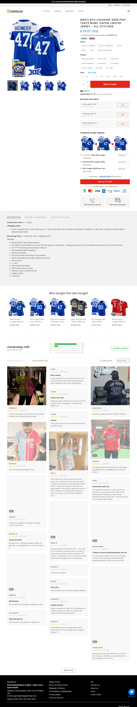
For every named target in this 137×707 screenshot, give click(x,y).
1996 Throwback (105, 50)
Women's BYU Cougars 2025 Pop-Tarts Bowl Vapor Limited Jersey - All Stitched (94, 162)
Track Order (126, 5)
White (84, 50)
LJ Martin (114, 59)
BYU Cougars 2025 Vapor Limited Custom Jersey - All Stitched (99, 320)
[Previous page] (9, 48)
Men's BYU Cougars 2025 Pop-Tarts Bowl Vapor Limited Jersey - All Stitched (98, 155)
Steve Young (87, 68)
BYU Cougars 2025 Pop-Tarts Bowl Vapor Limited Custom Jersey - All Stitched (94, 168)
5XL (121, 76)
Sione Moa (102, 63)
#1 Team (109, 68)
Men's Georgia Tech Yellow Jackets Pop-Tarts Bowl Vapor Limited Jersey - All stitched (78, 320)
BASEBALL (58, 11)
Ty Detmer (114, 63)
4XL (115, 76)
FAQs (110, 5)
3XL (108, 76)
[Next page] (65, 48)
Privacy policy (55, 694)
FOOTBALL (46, 11)
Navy (92, 50)
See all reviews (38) (14, 350)
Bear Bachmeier (88, 59)
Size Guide (92, 72)
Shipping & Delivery (57, 688)
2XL (102, 76)
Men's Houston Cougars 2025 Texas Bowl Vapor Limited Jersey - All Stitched (119, 320)
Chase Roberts (88, 63)
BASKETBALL (69, 11)
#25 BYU (99, 68)
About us (94, 688)
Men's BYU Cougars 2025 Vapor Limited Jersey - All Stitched (58, 320)
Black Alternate (106, 46)
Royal (119, 46)
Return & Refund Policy (58, 685)
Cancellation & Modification (60, 691)
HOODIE (81, 11)
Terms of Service (56, 698)
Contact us (117, 5)
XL (96, 76)
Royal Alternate (89, 46)
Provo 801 (102, 59)
